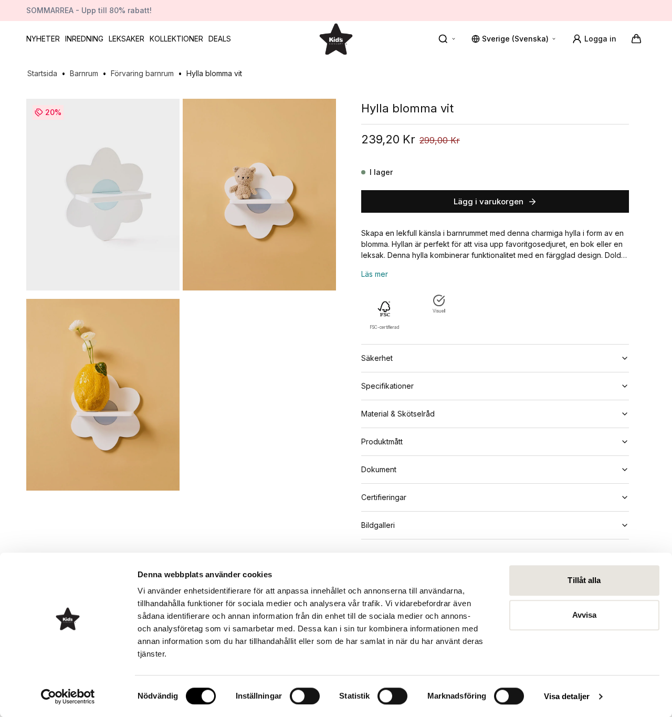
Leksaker (126, 38)
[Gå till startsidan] (336, 38)
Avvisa (584, 614)
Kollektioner (176, 38)
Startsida (42, 73)
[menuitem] (43, 39)
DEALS (219, 38)
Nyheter (43, 38)
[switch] (305, 696)
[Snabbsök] (447, 38)
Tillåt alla (584, 580)
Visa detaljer (567, 696)
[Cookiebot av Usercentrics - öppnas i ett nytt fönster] (68, 696)
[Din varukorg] (636, 38)
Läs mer (374, 273)
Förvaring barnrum (142, 73)
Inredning (84, 38)
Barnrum (84, 73)
